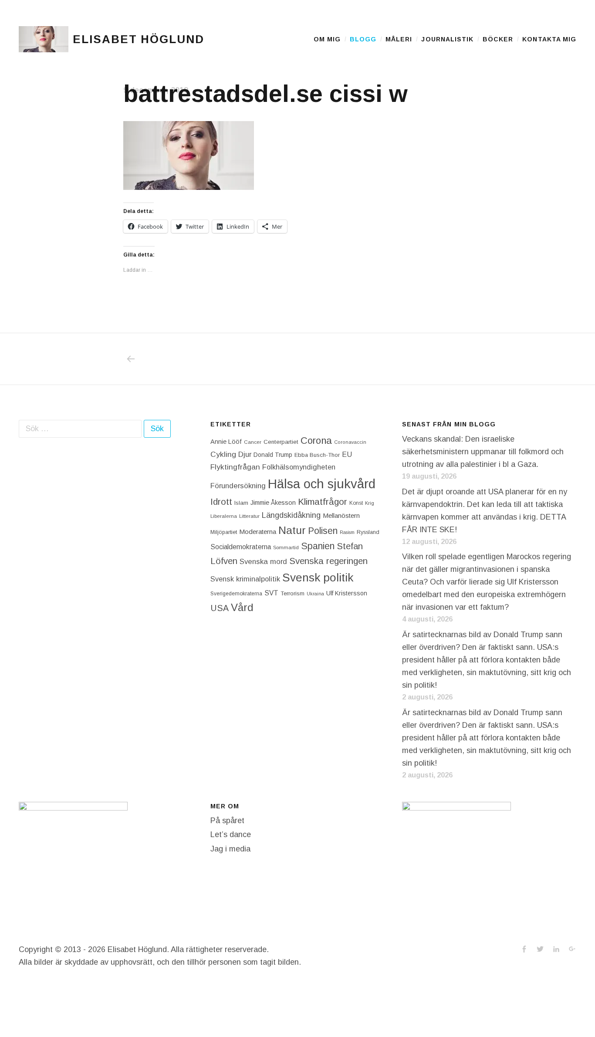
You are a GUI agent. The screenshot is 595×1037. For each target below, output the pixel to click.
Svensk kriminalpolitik (245, 579)
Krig (369, 503)
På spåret (227, 820)
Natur (292, 530)
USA (219, 608)
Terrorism (292, 593)
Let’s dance (230, 834)
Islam (241, 503)
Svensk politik (317, 577)
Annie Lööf (226, 441)
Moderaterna (257, 531)
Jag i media (230, 848)
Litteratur (249, 516)
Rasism (347, 532)
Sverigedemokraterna (236, 594)
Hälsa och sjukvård (321, 483)
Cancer (252, 442)
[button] (43, 39)
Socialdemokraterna (240, 547)
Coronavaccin (350, 442)
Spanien (318, 546)
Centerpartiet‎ (281, 442)
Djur (244, 454)
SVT (271, 593)
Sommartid (286, 547)
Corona (316, 440)
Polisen (323, 531)
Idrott (221, 502)
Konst (356, 503)
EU (347, 454)
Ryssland (368, 532)
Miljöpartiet (223, 532)
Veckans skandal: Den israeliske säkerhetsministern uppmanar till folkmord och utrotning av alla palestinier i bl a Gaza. (483, 452)
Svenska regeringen (328, 561)
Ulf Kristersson (346, 593)
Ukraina (315, 593)
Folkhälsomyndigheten (298, 467)
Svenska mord (263, 561)
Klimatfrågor (322, 502)
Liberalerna (223, 516)
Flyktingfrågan (235, 467)
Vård (242, 607)
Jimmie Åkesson (273, 502)
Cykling (223, 454)
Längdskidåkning (291, 515)
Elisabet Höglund (138, 39)
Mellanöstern (341, 515)
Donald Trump (273, 454)
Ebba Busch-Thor (317, 455)
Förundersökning (238, 486)
